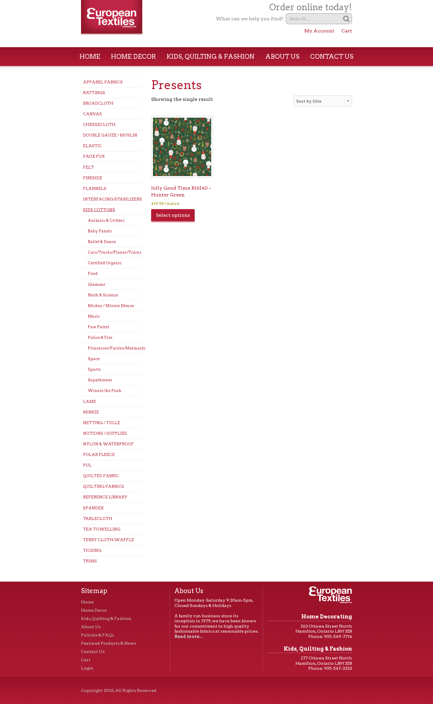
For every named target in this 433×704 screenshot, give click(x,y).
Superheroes (100, 380)
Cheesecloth (99, 124)
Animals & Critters (106, 220)
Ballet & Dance (102, 241)
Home (90, 56)
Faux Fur (94, 156)
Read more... (188, 636)
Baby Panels (100, 231)
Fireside (92, 178)
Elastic (92, 146)
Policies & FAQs (97, 635)
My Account (319, 31)
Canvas (92, 114)
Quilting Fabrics (103, 486)
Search (346, 18)
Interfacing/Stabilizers (112, 199)
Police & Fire (100, 337)
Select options (173, 215)
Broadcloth (98, 103)
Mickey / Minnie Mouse (111, 305)
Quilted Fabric (101, 476)
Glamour (96, 284)
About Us (282, 56)
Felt (88, 167)
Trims (90, 561)
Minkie (91, 412)
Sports (94, 369)
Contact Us (331, 56)
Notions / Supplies (105, 433)
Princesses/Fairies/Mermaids (115, 348)
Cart (346, 31)
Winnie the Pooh (104, 390)
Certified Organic (105, 263)
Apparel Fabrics (103, 82)
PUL (87, 465)
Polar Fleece (99, 454)
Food (92, 273)
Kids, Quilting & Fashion (210, 56)
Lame (89, 401)
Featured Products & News (108, 643)
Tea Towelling (101, 529)
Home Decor (133, 56)
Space (94, 359)
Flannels (94, 188)
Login (87, 668)
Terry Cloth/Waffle (108, 540)
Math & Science (103, 295)
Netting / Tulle (101, 423)
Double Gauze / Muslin (110, 135)
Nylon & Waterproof (108, 444)
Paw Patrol (98, 327)
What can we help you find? (249, 19)
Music (94, 316)
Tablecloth (97, 518)
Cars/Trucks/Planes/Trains (114, 252)
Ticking (92, 550)
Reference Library (105, 497)
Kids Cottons (99, 210)
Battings (94, 93)
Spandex (93, 508)
